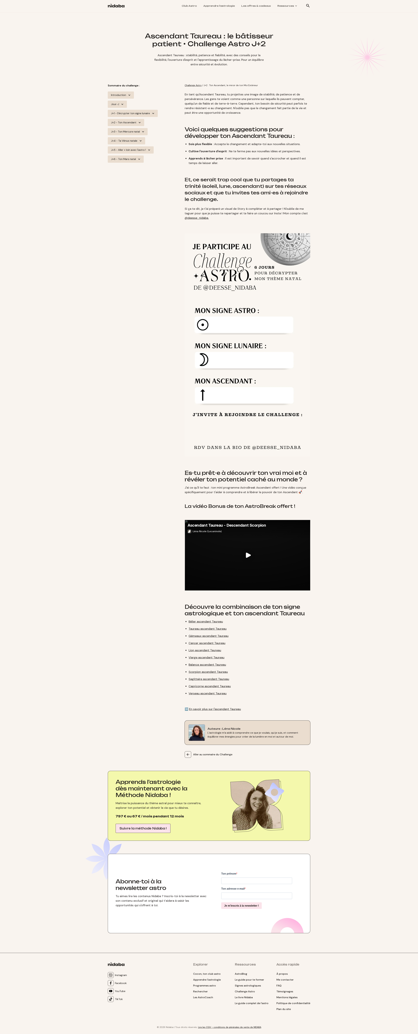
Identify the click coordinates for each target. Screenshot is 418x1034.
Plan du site (283, 1009)
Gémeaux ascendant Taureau (208, 636)
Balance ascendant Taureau (207, 665)
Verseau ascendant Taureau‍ (207, 693)
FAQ (278, 985)
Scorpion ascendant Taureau (208, 672)
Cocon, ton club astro (207, 974)
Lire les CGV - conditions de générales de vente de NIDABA (229, 1027)
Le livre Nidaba (244, 997)
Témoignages (284, 991)
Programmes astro (204, 985)
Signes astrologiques (248, 985)
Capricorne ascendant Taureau (210, 686)
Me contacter (285, 979)
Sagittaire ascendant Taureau (209, 679)
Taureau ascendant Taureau (207, 629)
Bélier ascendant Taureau (206, 622)
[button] (287, 6)
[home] (117, 6)
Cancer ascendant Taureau (207, 643)
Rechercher (200, 991)
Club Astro (189, 5)
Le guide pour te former (249, 979)
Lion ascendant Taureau (205, 650)
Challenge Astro (193, 85)
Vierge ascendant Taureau (206, 657)
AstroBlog (241, 974)
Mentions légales (286, 997)
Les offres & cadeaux (256, 5)
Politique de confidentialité (293, 1003)
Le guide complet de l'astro (251, 1003)
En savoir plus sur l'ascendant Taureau (215, 709)
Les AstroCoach (203, 997)
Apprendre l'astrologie (219, 5)
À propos (282, 974)
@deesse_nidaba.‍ (197, 218)
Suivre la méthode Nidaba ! (143, 828)
